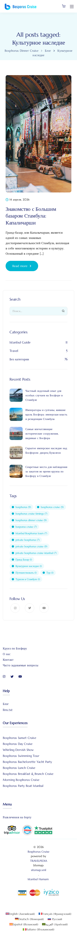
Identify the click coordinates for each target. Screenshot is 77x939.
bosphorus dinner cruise (31, 520)
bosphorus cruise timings (31, 513)
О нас (6, 654)
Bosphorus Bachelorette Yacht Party (27, 762)
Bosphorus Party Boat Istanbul (23, 786)
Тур (49, 572)
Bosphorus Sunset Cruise (19, 738)
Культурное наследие (29, 566)
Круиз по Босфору (15, 648)
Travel (14, 351)
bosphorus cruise (52, 507)
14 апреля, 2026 (19, 199)
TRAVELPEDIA (38, 861)
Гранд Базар (24, 559)
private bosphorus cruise (31, 546)
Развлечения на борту (17, 817)
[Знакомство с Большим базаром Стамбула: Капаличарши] (38, 136)
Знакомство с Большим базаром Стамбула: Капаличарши (31, 216)
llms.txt (8, 710)
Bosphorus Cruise (38, 851)
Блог (6, 704)
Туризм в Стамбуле (28, 579)
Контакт (8, 659)
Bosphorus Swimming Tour (21, 756)
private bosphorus (28, 540)
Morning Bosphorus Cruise (21, 780)
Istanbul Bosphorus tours (31, 533)
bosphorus (23, 507)
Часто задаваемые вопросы (20, 665)
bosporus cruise (26, 526)
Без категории (19, 359)
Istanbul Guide (20, 342)
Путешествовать (26, 572)
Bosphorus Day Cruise (18, 744)
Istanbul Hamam (39, 879)
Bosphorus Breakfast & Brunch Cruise (28, 774)
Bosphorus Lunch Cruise (19, 768)
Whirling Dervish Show (18, 750)
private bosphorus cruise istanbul (36, 553)
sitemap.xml (38, 870)
